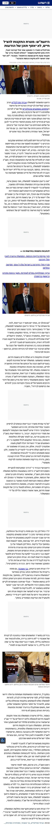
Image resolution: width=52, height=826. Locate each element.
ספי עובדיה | (38, 63)
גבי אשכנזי (23, 568)
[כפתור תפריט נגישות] (2, 740)
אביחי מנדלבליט (19, 102)
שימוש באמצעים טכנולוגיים (35, 109)
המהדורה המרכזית (13, 823)
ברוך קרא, (46, 63)
